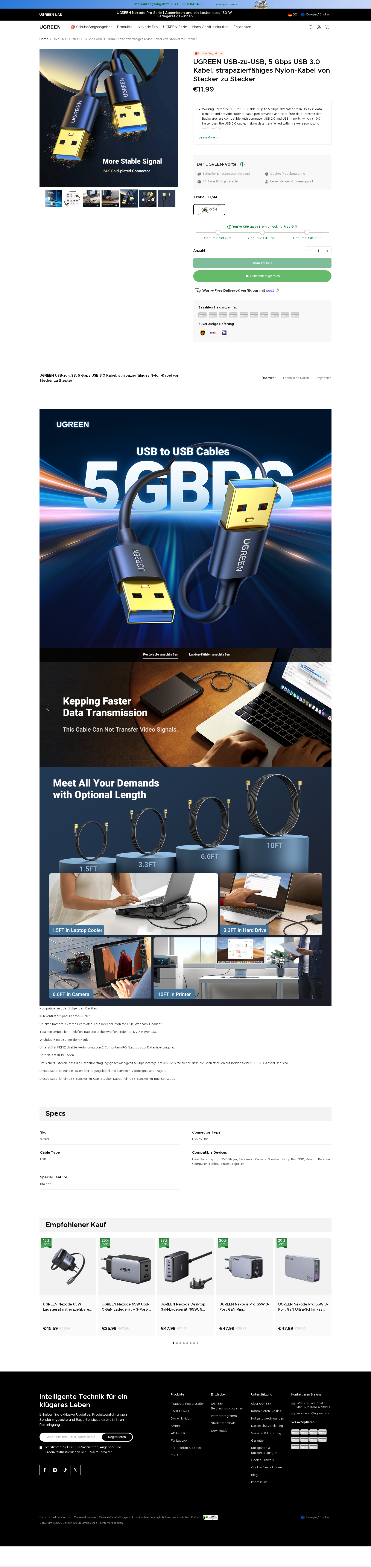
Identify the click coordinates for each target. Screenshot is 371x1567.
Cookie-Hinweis (262, 1460)
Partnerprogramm (224, 1416)
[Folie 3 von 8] (72, 198)
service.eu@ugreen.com (313, 1413)
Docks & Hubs (181, 1418)
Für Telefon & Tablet (186, 1448)
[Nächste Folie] (173, 118)
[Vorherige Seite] (48, 707)
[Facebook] (45, 1470)
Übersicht (269, 378)
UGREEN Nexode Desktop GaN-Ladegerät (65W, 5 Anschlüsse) (183, 1307)
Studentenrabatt (223, 1423)
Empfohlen (323, 378)
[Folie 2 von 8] (53, 198)
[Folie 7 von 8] (148, 198)
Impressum (259, 1482)
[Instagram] (55, 1470)
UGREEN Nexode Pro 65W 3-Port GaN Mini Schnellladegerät (244, 1307)
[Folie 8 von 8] (166, 198)
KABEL (176, 1425)
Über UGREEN (261, 1403)
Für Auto (177, 1455)
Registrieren (117, 1437)
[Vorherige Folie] (44, 118)
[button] (276, 290)
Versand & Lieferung (266, 1433)
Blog (254, 1475)
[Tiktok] (65, 1470)
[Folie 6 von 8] (129, 198)
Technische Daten (296, 378)
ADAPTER (178, 1433)
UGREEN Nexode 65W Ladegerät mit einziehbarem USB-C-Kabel (67, 1307)
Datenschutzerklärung (267, 1425)
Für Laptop (179, 1440)
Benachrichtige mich (265, 276)
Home (44, 39)
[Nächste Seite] (322, 707)
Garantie (257, 1440)
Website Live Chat (309, 1403)
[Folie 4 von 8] (91, 198)
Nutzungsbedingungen (267, 1418)
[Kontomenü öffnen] (319, 27)
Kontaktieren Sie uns (266, 1411)
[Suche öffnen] (311, 27)
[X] (75, 1470)
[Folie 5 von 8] (110, 198)
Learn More (207, 137)
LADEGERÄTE (181, 1411)
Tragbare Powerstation (188, 1403)
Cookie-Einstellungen (266, 1467)
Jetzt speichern (225, 4)
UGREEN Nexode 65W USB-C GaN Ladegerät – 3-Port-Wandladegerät (125, 1307)
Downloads (219, 1430)
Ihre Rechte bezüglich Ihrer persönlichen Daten (166, 1517)
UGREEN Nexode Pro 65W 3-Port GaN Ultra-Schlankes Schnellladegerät (303, 1307)
